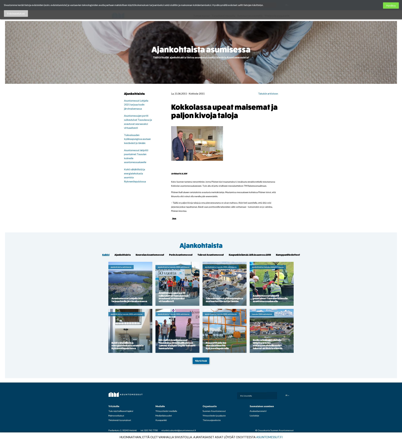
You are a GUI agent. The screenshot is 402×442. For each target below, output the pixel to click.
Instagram (213, 395)
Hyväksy (391, 5)
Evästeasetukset (16, 13)
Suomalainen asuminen (262, 406)
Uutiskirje (254, 415)
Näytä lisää (201, 360)
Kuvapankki (161, 420)
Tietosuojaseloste (212, 420)
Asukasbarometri (258, 411)
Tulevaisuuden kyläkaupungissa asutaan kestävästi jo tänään (137, 138)
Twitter (227, 395)
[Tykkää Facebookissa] (179, 218)
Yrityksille (113, 406)
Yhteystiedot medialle (166, 411)
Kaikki (105, 254)
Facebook (206, 395)
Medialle (160, 406)
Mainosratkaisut (116, 415)
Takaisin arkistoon (268, 93)
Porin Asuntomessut (181, 254)
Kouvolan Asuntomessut (150, 254)
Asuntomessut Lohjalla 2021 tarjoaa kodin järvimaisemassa (136, 104)
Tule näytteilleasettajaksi (120, 411)
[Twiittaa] (183, 218)
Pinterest (220, 395)
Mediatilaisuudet (163, 415)
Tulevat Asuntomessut (211, 254)
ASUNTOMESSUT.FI (269, 437)
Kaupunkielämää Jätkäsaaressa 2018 (250, 254)
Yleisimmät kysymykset (119, 420)
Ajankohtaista (201, 246)
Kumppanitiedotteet (288, 254)
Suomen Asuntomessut (214, 411)
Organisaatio (210, 406)
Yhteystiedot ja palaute (214, 415)
